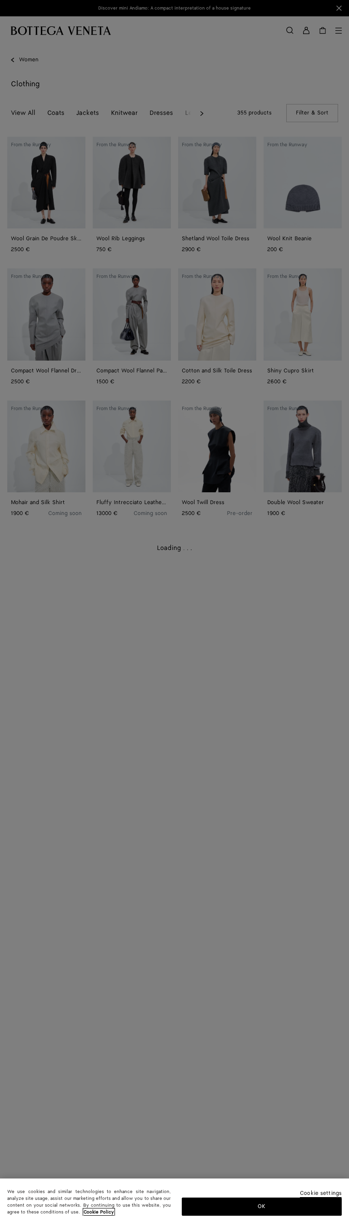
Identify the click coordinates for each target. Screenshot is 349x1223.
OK (261, 1206)
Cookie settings (321, 1193)
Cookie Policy (99, 1212)
